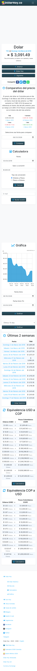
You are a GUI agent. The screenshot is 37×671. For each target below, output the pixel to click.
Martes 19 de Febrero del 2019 (14, 391)
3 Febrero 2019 (9, 127)
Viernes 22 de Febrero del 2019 (14, 379)
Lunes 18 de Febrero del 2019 (14, 395)
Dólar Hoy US (7, 662)
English (22, 641)
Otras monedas (10, 603)
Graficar (19, 313)
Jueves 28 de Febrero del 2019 (14, 355)
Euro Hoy (8, 599)
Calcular (19, 185)
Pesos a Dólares (19, 180)
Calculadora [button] (19, 484)
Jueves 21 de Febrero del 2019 (14, 382)
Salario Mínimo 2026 (11, 653)
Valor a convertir (19, 166)
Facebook (8, 624)
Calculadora (13, 590)
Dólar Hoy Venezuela (9, 657)
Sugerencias (9, 620)
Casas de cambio (10, 608)
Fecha (18, 157)
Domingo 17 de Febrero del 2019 (14, 398)
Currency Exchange (9, 666)
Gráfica (11, 594)
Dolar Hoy (8, 576)
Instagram (8, 628)
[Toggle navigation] (32, 3)
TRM (7, 51)
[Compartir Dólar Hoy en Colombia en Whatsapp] (28, 82)
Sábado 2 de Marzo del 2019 (14, 348)
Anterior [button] (19, 67)
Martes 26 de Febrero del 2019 (14, 364)
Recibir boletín (19, 200)
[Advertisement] (18, 25)
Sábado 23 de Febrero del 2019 (14, 376)
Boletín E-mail (9, 616)
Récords (11, 586)
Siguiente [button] (19, 75)
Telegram (6, 637)
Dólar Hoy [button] (19, 71)
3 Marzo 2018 (27, 127)
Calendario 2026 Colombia (13, 649)
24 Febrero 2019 (27, 120)
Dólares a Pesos (19, 178)
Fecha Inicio (18, 292)
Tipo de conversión (18, 175)
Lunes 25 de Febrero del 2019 (14, 367)
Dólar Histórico (13, 582)
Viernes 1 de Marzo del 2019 (14, 351)
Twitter (7, 633)
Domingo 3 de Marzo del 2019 (14, 345)
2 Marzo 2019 (9, 120)
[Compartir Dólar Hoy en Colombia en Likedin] (24, 82)
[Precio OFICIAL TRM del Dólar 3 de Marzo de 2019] (12, 3)
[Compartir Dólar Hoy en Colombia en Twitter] (20, 82)
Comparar (19, 143)
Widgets (7, 612)
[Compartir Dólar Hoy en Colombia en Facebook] (17, 82)
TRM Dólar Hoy (10, 645)
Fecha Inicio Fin (18, 301)
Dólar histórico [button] (19, 403)
